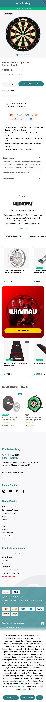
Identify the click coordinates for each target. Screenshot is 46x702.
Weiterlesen (23, 229)
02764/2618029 (10, 458)
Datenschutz (6, 567)
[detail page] (42, 425)
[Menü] (3, 3)
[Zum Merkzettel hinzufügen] (43, 63)
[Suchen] (8, 3)
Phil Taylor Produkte (9, 513)
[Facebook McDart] (23, 492)
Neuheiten (5, 526)
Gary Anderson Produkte (10, 510)
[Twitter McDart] (16, 492)
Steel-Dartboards (7, 533)
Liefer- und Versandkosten (10, 570)
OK (39, 697)
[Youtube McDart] (10, 492)
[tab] (22, 162)
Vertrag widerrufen (9, 576)
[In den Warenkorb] (28, 281)
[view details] (16, 265)
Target (4, 520)
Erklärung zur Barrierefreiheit (11, 573)
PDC (3, 539)
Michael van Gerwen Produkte (11, 507)
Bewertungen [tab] (8, 178)
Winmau (4, 523)
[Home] (23, 3)
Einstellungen (10, 697)
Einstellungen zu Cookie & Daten (12, 554)
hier (3, 603)
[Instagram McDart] (3, 492)
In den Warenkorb (31, 84)
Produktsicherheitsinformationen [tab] (16, 173)
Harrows (5, 516)
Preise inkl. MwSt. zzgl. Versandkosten (12, 74)
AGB (3, 563)
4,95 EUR (5, 597)
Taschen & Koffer (8, 536)
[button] (37, 3)
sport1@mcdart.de (15, 472)
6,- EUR (4, 600)
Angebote (5, 529)
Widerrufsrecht (7, 557)
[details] (8, 13)
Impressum (5, 560)
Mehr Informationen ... (17, 686)
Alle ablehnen (27, 697)
